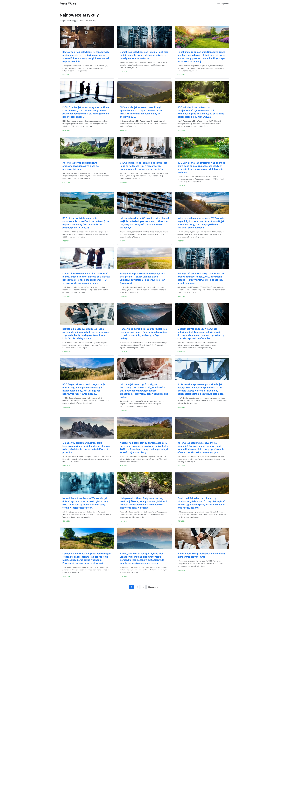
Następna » (153, 587)
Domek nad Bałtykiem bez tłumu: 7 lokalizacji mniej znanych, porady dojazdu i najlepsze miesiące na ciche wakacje (144, 55)
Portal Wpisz (68, 3)
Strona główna (223, 3)
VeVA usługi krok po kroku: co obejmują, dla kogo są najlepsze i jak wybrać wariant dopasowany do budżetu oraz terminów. (143, 165)
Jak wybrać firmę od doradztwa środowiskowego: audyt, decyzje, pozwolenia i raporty (80, 165)
